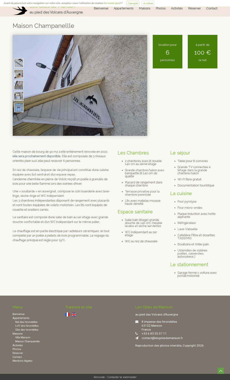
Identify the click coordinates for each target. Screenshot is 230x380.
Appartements (124, 8)
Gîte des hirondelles (26, 329)
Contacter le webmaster (122, 377)
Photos (161, 8)
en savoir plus (112, 3)
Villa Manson (22, 337)
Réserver (194, 8)
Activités (177, 8)
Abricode (99, 377)
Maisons (144, 8)
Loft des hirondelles (27, 325)
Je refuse (148, 3)
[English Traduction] (74, 314)
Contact (211, 8)
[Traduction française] (67, 314)
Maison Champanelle (27, 341)
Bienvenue (101, 8)
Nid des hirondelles (26, 322)
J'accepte (132, 3)
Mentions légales (23, 360)
